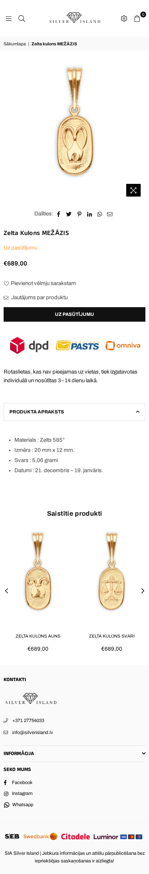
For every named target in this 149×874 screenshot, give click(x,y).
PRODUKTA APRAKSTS (36, 412)
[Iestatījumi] (124, 18)
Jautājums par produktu (39, 297)
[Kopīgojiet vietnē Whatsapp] (99, 213)
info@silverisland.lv (32, 732)
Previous (6, 591)
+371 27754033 (28, 720)
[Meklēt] (21, 18)
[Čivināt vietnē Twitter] (69, 213)
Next (142, 591)
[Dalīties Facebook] (58, 213)
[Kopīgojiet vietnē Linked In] (89, 213)
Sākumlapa (15, 43)
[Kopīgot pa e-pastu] (110, 213)
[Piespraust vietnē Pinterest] (79, 213)
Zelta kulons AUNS (38, 636)
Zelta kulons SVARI (112, 636)
